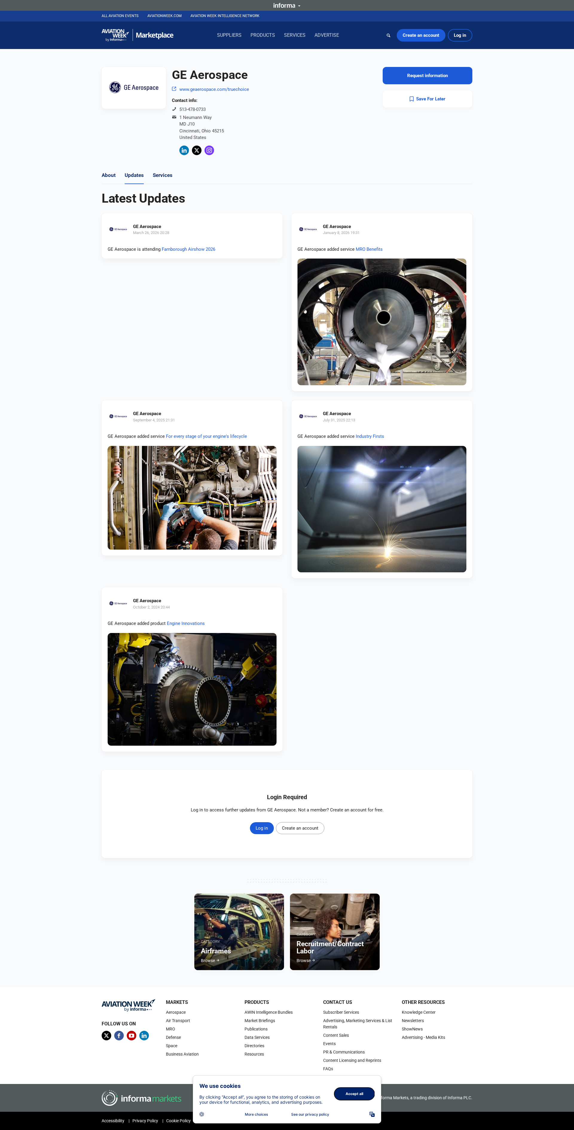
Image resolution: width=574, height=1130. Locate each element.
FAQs (328, 1068)
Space (171, 1045)
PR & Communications (344, 1052)
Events (329, 1043)
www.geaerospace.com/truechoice (214, 89)
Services (295, 35)
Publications (256, 1029)
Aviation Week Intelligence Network (224, 16)
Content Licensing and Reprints (352, 1060)
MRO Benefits (369, 249)
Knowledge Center (419, 1012)
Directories (254, 1045)
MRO (170, 1029)
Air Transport (178, 1020)
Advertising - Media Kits (423, 1037)
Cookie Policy (178, 1120)
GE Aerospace (147, 226)
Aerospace (176, 1012)
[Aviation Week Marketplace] (137, 35)
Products (263, 35)
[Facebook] (119, 1035)
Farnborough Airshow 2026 (188, 249)
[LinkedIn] (184, 150)
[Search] (389, 35)
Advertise (327, 35)
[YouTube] (131, 1035)
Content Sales (336, 1035)
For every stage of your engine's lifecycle (206, 436)
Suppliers (229, 35)
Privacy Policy (145, 1120)
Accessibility (113, 1120)
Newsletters (413, 1020)
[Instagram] (209, 150)
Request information (427, 75)
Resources (254, 1054)
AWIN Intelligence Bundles (269, 1012)
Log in (460, 35)
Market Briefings (260, 1020)
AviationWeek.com (164, 16)
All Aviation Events (120, 16)
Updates (134, 175)
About (109, 175)
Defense (173, 1037)
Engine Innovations (186, 623)
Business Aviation (182, 1054)
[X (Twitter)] (196, 150)
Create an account (421, 35)
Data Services (257, 1037)
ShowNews (412, 1029)
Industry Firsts (370, 436)
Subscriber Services (341, 1012)
